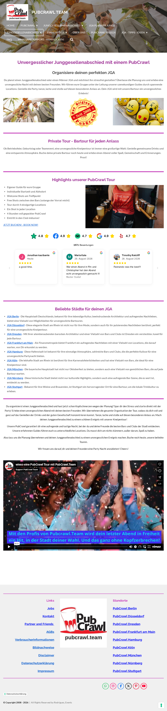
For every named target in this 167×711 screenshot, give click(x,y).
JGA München (15, 369)
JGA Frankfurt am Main (20, 342)
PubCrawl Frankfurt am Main (134, 632)
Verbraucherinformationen (34, 640)
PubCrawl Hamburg (127, 640)
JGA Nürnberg (15, 378)
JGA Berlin (13, 316)
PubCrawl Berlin (125, 608)
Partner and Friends (39, 624)
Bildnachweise (43, 647)
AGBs (50, 632)
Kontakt (48, 616)
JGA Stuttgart (15, 386)
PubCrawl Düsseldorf (128, 616)
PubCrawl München (127, 655)
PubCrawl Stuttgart (127, 671)
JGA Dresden (14, 334)
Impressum (46, 671)
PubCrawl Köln (124, 647)
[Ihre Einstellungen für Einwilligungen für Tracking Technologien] (161, 705)
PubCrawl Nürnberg (127, 663)
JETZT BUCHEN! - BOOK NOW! (20, 224)
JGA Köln (12, 360)
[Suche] (72, 39)
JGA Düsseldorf (15, 325)
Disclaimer (46, 655)
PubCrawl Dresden (126, 624)
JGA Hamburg (15, 351)
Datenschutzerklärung (37, 663)
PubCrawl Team (49, 12)
